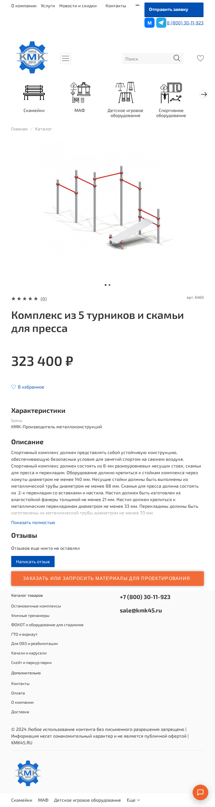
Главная (19, 128)
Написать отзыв (33, 561)
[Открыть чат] (200, 792)
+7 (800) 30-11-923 (145, 596)
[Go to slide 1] (105, 285)
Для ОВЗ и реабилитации (34, 643)
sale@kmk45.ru (141, 610)
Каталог (43, 128)
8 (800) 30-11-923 (185, 22)
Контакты (116, 5)
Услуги (48, 5)
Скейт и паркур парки (31, 662)
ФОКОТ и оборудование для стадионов (47, 624)
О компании (23, 5)
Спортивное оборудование (171, 112)
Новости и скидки (78, 5)
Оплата (18, 693)
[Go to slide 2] (109, 285)
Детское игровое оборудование (125, 112)
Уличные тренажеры (30, 615)
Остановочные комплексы (36, 606)
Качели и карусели (28, 653)
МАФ (79, 110)
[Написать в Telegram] (161, 23)
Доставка (20, 711)
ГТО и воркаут (24, 634)
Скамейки (34, 110)
